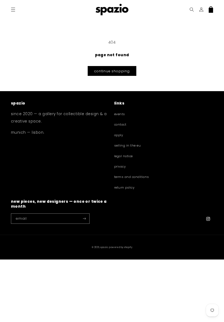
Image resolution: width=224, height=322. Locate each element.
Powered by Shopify (120, 247)
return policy (124, 187)
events (119, 114)
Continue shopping (112, 71)
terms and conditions (131, 177)
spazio (104, 247)
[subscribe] (84, 218)
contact (120, 124)
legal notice (123, 156)
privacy (120, 166)
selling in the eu (127, 145)
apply (118, 135)
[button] (13, 9)
